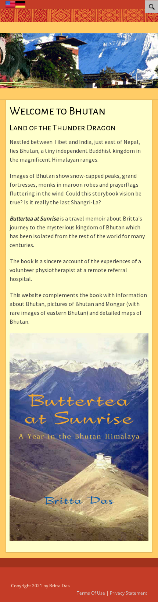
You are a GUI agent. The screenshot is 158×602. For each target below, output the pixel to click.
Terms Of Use (91, 593)
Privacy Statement (128, 593)
